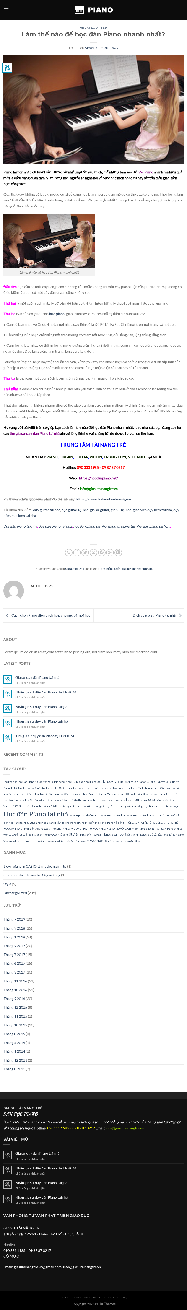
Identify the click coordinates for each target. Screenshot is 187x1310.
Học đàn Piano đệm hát (112, 815)
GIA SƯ (10, 1108)
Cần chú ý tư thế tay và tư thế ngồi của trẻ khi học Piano (94, 799)
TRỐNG (110, 457)
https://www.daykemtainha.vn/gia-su (104, 499)
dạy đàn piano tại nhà (20, 526)
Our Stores (82, 1297)
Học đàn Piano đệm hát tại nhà (142, 815)
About (65, 1297)
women (96, 840)
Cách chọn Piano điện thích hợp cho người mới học (51, 615)
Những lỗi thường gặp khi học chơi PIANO (46, 828)
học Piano (145, 172)
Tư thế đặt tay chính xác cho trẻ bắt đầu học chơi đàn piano (151, 834)
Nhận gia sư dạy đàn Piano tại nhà (41, 721)
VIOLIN (96, 457)
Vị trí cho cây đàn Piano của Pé (73, 840)
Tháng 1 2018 (14, 937)
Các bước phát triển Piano (123, 788)
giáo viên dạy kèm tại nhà (152, 510)
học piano (57, 313)
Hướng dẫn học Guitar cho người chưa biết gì (118, 806)
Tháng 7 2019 (14, 919)
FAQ (124, 1297)
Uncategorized (93, 27)
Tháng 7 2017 (14, 954)
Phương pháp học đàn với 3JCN (149, 828)
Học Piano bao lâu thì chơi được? (162, 806)
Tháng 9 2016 (14, 998)
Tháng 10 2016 (15, 989)
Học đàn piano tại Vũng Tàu (84, 815)
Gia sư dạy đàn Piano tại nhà (37, 677)
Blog (97, 1297)
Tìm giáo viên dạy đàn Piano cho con (98, 834)
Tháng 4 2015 (14, 1042)
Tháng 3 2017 (14, 972)
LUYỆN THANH (131, 457)
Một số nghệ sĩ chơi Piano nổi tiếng (104, 822)
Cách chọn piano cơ (149, 788)
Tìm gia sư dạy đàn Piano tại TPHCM (44, 736)
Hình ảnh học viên (81, 806)
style (73, 834)
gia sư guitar (99, 510)
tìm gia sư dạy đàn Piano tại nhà (35, 433)
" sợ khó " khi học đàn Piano (18, 781)
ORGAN (66, 457)
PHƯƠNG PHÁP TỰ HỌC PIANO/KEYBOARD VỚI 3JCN (100, 828)
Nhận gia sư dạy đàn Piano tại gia (41, 706)
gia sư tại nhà (121, 510)
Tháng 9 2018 (14, 928)
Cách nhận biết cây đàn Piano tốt (45, 793)
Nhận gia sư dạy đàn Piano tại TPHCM (45, 692)
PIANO (52, 457)
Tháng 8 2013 (14, 1069)
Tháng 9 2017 (14, 945)
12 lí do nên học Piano (84, 781)
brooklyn (111, 781)
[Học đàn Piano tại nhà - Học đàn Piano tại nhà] (93, 10)
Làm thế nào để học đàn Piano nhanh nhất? (126, 568)
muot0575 (111, 48)
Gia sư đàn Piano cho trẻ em (34, 806)
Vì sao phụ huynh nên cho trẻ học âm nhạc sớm (29, 840)
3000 (99, 781)
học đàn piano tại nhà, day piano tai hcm (139, 526)
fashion (132, 799)
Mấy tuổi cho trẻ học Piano (69, 822)
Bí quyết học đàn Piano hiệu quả (137, 781)
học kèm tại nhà (24, 515)
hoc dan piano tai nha (89, 526)
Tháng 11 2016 (15, 981)
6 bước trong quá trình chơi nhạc (53, 781)
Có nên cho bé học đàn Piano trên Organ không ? (36, 799)
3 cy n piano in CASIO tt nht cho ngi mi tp (34, 866)
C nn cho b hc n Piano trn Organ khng (31, 875)
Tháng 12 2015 (15, 1007)
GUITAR (81, 457)
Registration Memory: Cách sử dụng (48, 834)
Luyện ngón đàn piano (42, 822)
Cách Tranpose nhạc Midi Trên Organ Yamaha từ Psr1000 (96, 793)
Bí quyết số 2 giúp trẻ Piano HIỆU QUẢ (43, 788)
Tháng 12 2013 (15, 1060)
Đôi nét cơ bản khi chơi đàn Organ (123, 840)
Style (7, 884)
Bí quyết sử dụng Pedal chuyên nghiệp (86, 788)
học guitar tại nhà (75, 510)
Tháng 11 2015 (15, 1016)
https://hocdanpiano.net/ (98, 478)
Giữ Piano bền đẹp (61, 806)
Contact (111, 1297)
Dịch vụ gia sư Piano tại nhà (154, 615)
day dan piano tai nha (55, 526)
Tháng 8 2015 (14, 1033)
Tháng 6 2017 (14, 963)
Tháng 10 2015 (15, 1025)
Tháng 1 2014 (14, 1051)
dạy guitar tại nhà (46, 510)
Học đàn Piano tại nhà (35, 814)
